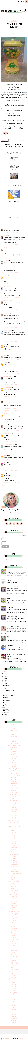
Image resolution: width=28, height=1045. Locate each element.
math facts (14, 887)
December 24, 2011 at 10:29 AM (12, 244)
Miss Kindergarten (8, 247)
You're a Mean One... (7, 693)
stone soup (14, 977)
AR (14, 740)
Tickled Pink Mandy (8, 228)
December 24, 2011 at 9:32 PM (11, 384)
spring (14, 975)
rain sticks (14, 934)
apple (14, 738)
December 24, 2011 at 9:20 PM (11, 373)
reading (14, 936)
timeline (14, 998)
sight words (14, 964)
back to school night (14, 745)
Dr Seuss (14, 811)
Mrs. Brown (6, 300)
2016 (3, 675)
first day (14, 832)
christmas (14, 774)
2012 (3, 681)
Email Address (5, 537)
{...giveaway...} (10, 580)
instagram (14, 870)
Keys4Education (8, 387)
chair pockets (14, 770)
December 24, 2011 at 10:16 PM (12, 396)
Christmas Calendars (12, 616)
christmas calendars (14, 775)
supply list (14, 986)
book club (14, 753)
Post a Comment (6, 485)
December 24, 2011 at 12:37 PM (12, 283)
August (5, 702)
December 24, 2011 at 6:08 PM (11, 309)
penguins (14, 922)
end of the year (14, 823)
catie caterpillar (14, 768)
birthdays (14, 747)
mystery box (14, 896)
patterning (14, 917)
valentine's (14, 1003)
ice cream (14, 868)
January (5, 712)
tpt (14, 1000)
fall (14, 824)
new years (14, 902)
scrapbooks (14, 954)
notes (14, 907)
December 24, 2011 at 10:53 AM (12, 272)
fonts (14, 836)
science (14, 952)
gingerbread (14, 847)
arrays (14, 742)
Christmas (5, 688)
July (4, 704)
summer (14, 983)
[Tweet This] (20, 140)
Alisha (5, 424)
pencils (14, 920)
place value (14, 926)
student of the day (14, 979)
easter (14, 817)
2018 (3, 671)
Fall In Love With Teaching (13, 626)
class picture (14, 779)
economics (14, 819)
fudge (14, 841)
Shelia (5, 235)
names (14, 900)
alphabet (13, 732)
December (5, 685)
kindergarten (14, 871)
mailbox (14, 879)
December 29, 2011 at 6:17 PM (11, 441)
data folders (14, 804)
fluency (14, 834)
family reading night (14, 826)
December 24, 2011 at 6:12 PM (11, 327)
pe (14, 919)
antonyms (14, 736)
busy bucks (14, 759)
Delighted (6, 260)
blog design (14, 749)
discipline (14, 809)
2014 (3, 678)
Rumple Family (7, 433)
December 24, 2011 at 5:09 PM (11, 297)
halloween (14, 860)
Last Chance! (6, 687)
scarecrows (14, 947)
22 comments (4, 140)
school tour (14, 951)
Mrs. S (5, 413)
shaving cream (14, 962)
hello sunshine (14, 864)
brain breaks (14, 757)
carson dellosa (14, 766)
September (5, 700)
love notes (14, 877)
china (14, 772)
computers (14, 792)
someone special (14, 971)
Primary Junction (8, 330)
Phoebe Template (18, 1036)
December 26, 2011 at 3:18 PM (11, 421)
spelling (14, 973)
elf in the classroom (14, 821)
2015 (3, 676)
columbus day (14, 787)
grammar (14, 856)
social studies (14, 969)
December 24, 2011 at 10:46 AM (12, 257)
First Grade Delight (8, 269)
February (5, 710)
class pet (14, 777)
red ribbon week (14, 939)
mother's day (14, 894)
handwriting (14, 862)
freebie (14, 838)
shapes (14, 960)
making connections (14, 881)
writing (14, 1022)
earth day (14, 815)
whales (14, 1015)
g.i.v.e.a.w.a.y (9, 570)
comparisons (14, 789)
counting (14, 796)
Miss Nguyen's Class (9, 376)
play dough (14, 928)
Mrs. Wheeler (7, 286)
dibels (14, 807)
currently (14, 802)
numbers (14, 909)
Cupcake (6, 399)
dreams (14, 813)
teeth (14, 990)
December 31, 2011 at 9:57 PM (11, 482)
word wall (14, 1018)
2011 (3, 683)
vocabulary (14, 1009)
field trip (14, 830)
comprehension (14, 791)
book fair (14, 755)
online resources (14, 911)
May (4, 705)
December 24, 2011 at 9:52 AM (11, 232)
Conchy (5, 362)
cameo (14, 764)
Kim (5, 473)
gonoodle (14, 851)
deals (14, 806)
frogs (14, 839)
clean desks (14, 783)
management (14, 883)
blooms (14, 751)
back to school (14, 743)
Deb (5, 344)
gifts (14, 845)
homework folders (14, 866)
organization (14, 915)
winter (14, 1016)
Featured (14, 828)
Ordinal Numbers (14, 913)
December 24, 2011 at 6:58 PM (11, 341)
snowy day (14, 968)
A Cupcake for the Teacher (10, 408)
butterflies (14, 760)
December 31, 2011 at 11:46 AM (12, 452)
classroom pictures (14, 781)
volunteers (14, 1011)
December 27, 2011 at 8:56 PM (11, 430)
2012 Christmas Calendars (13, 588)
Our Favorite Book (7, 692)
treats (14, 1001)
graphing (14, 858)
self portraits (14, 956)
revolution (14, 941)
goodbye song (14, 855)
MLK (14, 892)
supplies (14, 984)
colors (14, 785)
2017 (3, 673)
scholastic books (14, 949)
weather (14, 1013)
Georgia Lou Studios (7, 1038)
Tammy (5, 275)
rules (14, 945)
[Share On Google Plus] (24, 140)
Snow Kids (9, 598)
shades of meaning (14, 958)
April (4, 707)
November (5, 697)
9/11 (14, 727)
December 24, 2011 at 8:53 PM (11, 359)
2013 (3, 680)
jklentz (5, 455)
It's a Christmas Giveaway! (9, 690)
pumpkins (14, 932)
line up (14, 875)
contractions (14, 794)
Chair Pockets (10, 645)
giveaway (14, 20)
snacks (14, 966)
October (5, 698)
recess (14, 937)
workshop (14, 1020)
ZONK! (8, 637)
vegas (14, 1005)
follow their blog (15, 108)
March (4, 709)
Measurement (14, 888)
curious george (14, 800)
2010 (3, 714)
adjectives (14, 730)
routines (14, 943)
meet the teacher (14, 890)
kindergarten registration (14, 873)
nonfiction (14, 905)
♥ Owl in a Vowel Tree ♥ (9, 444)
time (14, 994)
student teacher (14, 981)
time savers (14, 996)
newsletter (14, 903)
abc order (14, 728)
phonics (14, 924)
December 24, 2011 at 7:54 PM (11, 352)
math (14, 885)
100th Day (14, 725)
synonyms (14, 988)
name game (14, 898)
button (14, 762)
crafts (14, 798)
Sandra (5, 462)
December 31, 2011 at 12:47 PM (12, 459)
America (14, 734)
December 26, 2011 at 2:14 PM (11, 410)
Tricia (5, 355)
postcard (14, 930)
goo (14, 853)
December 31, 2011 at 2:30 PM (11, 470)
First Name (4, 541)
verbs (14, 1007)
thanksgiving (14, 992)
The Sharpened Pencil (9, 1036)
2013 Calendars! (10, 607)
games (14, 843)
